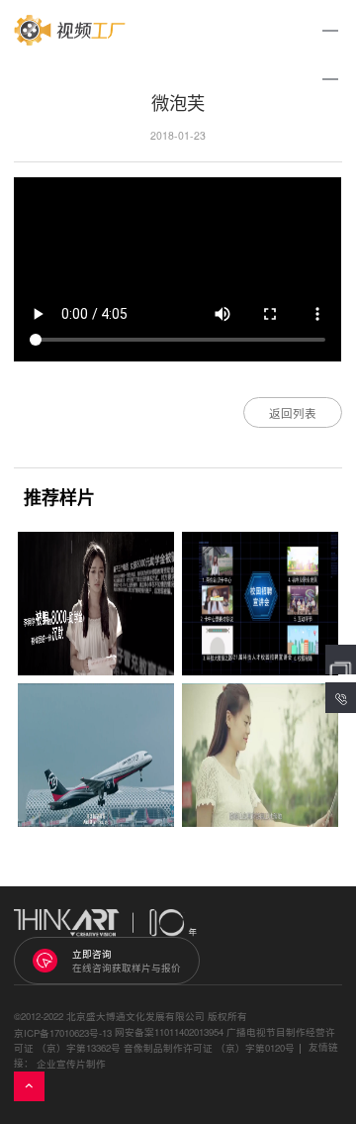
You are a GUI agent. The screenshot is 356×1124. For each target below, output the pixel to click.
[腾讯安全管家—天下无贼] (96, 603)
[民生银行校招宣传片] (260, 603)
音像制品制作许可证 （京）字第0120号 (209, 1049)
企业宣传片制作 (71, 1064)
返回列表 (292, 413)
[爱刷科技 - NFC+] (260, 755)
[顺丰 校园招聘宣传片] (96, 755)
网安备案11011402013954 (169, 1032)
